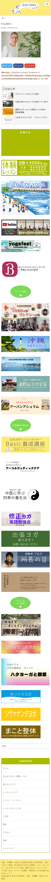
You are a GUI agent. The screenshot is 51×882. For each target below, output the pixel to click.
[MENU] (47, 4)
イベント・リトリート (12, 800)
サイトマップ (8, 848)
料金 (5, 824)
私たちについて (9, 784)
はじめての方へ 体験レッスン (15, 776)
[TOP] (2, 18)
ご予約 (5, 816)
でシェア (6, 66)
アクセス (6, 832)
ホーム (5, 768)
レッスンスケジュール (12, 808)
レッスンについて (10, 792)
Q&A (5, 840)
